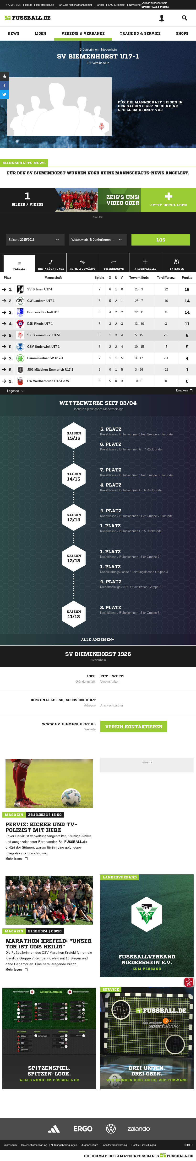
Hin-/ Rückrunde (51, 269)
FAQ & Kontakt (116, 4)
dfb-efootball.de (45, 4)
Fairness (177, 269)
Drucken (182, 390)
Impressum (10, 1145)
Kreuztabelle (145, 269)
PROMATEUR (13, 4)
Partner (100, 4)
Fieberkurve (114, 269)
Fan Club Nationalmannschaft (75, 4)
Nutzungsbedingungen (64, 1145)
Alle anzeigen (96, 639)
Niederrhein (109, 49)
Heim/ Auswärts (82, 269)
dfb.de (28, 4)
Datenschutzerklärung (34, 1145)
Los (160, 240)
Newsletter (135, 4)
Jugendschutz (90, 1145)
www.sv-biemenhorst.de (69, 724)
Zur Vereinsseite (98, 63)
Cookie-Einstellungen (143, 1145)
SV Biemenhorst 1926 (98, 654)
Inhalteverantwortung (115, 1145)
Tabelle (19, 269)
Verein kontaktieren (134, 726)
